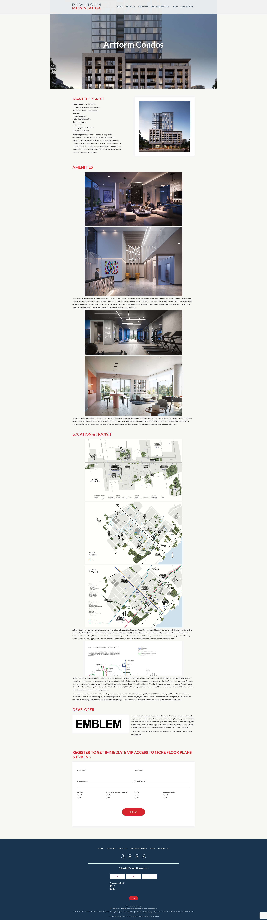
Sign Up (133, 812)
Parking (80, 792)
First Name (81, 770)
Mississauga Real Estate (134, 916)
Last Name (139, 770)
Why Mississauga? (160, 6)
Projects (130, 6)
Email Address (82, 781)
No (80, 797)
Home (119, 6)
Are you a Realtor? (170, 792)
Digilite (157, 916)
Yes (80, 794)
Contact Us (187, 6)
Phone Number (140, 781)
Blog (175, 6)
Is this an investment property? (117, 792)
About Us (143, 6)
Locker (137, 792)
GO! (133, 898)
